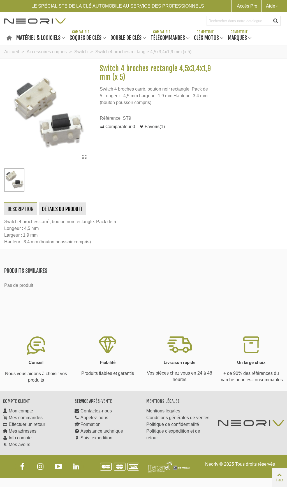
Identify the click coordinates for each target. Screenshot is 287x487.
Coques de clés (85, 37)
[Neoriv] (35, 20)
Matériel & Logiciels (38, 37)
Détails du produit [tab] (62, 209)
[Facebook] (22, 466)
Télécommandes (168, 37)
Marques (237, 37)
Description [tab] (21, 209)
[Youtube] (58, 466)
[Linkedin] (76, 466)
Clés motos (206, 37)
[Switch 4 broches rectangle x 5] (84, 157)
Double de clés (126, 37)
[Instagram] (40, 466)
